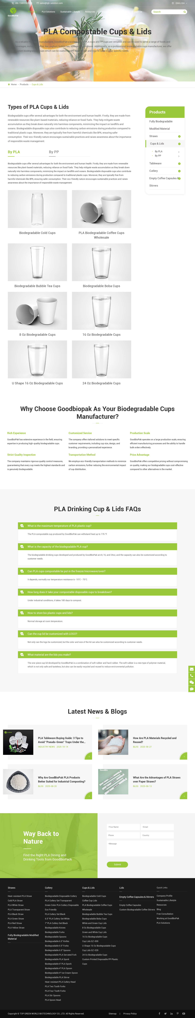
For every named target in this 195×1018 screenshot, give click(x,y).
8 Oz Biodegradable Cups (37, 334)
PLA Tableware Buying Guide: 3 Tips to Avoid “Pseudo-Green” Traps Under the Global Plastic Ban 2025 (61, 740)
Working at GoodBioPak (168, 918)
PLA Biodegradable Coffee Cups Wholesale (101, 235)
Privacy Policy (130, 1013)
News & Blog (120, 11)
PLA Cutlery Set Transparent (58, 900)
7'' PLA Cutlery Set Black (56, 923)
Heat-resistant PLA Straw (20, 896)
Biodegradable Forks (54, 932)
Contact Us (137, 11)
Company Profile (164, 896)
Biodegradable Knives (55, 927)
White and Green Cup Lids (94, 923)
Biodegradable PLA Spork (57, 959)
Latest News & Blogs (97, 711)
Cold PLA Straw (15, 900)
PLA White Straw (16, 905)
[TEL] (191, 675)
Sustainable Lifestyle (70, 11)
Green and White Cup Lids (94, 932)
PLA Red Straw (15, 923)
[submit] (184, 11)
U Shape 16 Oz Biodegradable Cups (37, 383)
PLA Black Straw (15, 914)
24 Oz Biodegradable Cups (102, 383)
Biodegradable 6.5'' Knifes (57, 941)
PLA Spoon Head (53, 1000)
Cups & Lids (37, 84)
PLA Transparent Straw (19, 909)
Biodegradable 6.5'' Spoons (57, 950)
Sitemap (112, 1013)
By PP (158, 155)
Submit (117, 864)
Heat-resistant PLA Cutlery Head (60, 982)
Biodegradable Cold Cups (37, 233)
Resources (90, 11)
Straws (153, 136)
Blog (159, 909)
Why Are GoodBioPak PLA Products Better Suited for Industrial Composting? (61, 779)
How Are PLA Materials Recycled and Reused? (154, 740)
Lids (121, 887)
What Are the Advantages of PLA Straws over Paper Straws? (156, 779)
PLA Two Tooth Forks (55, 986)
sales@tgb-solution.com (51, 3)
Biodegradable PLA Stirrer (57, 977)
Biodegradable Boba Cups (101, 286)
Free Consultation (165, 914)
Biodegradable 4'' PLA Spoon (58, 968)
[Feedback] (191, 689)
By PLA (158, 151)
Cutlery (153, 170)
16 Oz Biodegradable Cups (102, 334)
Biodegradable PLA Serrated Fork (60, 955)
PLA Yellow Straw (16, 927)
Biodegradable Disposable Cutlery (61, 896)
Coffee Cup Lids (89, 900)
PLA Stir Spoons (52, 995)
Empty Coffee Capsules (130, 905)
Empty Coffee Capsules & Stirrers (164, 182)
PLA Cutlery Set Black (55, 914)
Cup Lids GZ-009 (90, 941)
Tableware (155, 163)
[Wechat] (191, 682)
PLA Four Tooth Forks (55, 991)
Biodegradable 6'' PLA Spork (58, 964)
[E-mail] (191, 669)
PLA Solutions (48, 11)
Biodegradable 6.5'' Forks (57, 946)
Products (32, 11)
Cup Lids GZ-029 (90, 950)
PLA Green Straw (16, 918)
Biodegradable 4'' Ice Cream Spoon (61, 973)
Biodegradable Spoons (55, 937)
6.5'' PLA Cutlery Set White (57, 918)
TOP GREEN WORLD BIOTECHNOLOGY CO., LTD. (42, 1013)
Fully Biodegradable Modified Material (160, 125)
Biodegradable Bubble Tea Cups (37, 286)
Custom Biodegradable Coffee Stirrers (137, 909)
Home (14, 84)
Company (104, 11)
